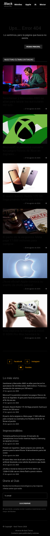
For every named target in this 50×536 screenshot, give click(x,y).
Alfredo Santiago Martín (13, 109)
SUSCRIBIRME (25, 503)
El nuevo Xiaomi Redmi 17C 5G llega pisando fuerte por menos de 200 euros (25, 408)
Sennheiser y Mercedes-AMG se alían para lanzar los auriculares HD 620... (23, 101)
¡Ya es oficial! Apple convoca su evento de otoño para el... (23, 283)
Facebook (18, 361)
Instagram (36, 361)
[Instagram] (27, 361)
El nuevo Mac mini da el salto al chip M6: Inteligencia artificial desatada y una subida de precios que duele (24, 460)
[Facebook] (10, 361)
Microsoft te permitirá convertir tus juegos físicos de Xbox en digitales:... (23, 151)
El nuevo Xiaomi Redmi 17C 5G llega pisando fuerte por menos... (24, 197)
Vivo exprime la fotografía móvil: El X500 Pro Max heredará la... (24, 332)
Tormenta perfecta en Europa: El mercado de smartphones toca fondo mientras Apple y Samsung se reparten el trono (24, 438)
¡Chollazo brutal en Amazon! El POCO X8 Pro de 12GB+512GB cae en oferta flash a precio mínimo (22, 470)
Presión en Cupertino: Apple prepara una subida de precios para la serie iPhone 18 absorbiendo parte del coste (24, 450)
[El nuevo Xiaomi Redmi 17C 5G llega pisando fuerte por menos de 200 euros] (25, 178)
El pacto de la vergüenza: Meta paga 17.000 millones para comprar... (22, 240)
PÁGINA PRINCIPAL (33, 47)
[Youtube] (20, 367)
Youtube (28, 367)
